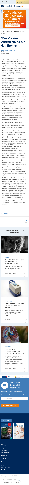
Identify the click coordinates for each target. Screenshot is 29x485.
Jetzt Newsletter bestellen (10, 405)
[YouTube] (4, 469)
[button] (27, 6)
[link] (12, 6)
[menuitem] (3, 2)
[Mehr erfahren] (4, 376)
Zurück (5, 213)
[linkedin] (2, 469)
